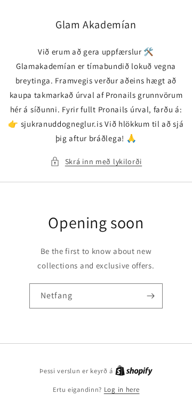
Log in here (122, 389)
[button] (96, 161)
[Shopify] (134, 370)
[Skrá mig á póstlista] (150, 295)
